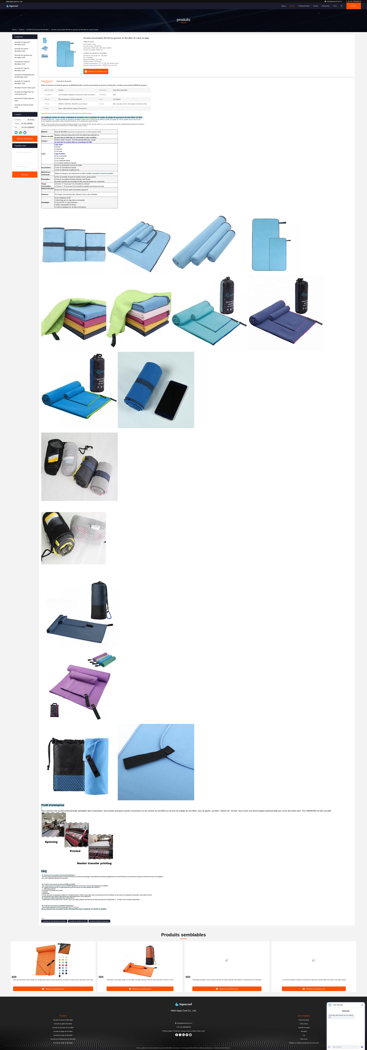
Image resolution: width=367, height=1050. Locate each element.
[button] (14, 964)
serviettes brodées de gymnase (99, 921)
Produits (292, 6)
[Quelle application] (20, 133)
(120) (23, 56)
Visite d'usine (304, 1023)
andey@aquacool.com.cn (334, 1)
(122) (24, 76)
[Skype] (16, 132)
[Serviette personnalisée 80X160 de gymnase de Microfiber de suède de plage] (65, 53)
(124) (21, 50)
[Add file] (329, 1047)
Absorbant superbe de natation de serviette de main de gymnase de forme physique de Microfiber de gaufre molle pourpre (62, 980)
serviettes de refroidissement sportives (54, 921)
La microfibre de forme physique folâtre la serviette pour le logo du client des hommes (323, 980)
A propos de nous (304, 6)
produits (21, 29)
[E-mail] (25, 132)
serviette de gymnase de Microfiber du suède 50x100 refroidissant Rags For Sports (149, 980)
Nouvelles (304, 1031)
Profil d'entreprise (304, 1020)
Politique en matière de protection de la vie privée (304, 1043)
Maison (14, 29)
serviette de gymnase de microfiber (37, 29)
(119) (22, 82)
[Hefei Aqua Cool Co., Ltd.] (12, 6)
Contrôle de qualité (304, 1027)
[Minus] (362, 1005)
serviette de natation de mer (77, 921)
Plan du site (303, 1039)
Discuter (353, 6)
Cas (304, 1035)
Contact (315, 6)
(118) (24, 106)
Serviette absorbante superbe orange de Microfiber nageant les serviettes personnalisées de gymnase (236, 980)
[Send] (362, 1047)
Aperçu (284, 6)
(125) (22, 69)
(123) (22, 43)
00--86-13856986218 (354, 1)
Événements (325, 6)
